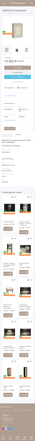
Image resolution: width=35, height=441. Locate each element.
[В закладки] (15, 197)
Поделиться (9, 128)
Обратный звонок (7, 420)
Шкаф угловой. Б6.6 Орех (25, 387)
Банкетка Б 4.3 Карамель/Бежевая (9, 347)
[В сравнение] (12, 197)
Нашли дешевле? (17, 82)
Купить (7, 229)
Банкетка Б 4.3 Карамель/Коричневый (7, 306)
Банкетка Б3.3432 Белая (24, 264)
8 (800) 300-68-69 (7, 418)
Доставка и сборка (10, 95)
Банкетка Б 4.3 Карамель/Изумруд (25, 305)
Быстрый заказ (17, 72)
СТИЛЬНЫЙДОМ (17, 3)
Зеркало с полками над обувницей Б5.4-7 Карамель (9, 264)
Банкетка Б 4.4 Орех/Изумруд (25, 347)
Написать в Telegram (17, 77)
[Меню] (3, 3)
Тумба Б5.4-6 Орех (8, 222)
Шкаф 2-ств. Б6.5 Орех (8, 387)
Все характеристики (10, 120)
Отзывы (18, 134)
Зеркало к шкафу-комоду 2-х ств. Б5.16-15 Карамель (25, 223)
